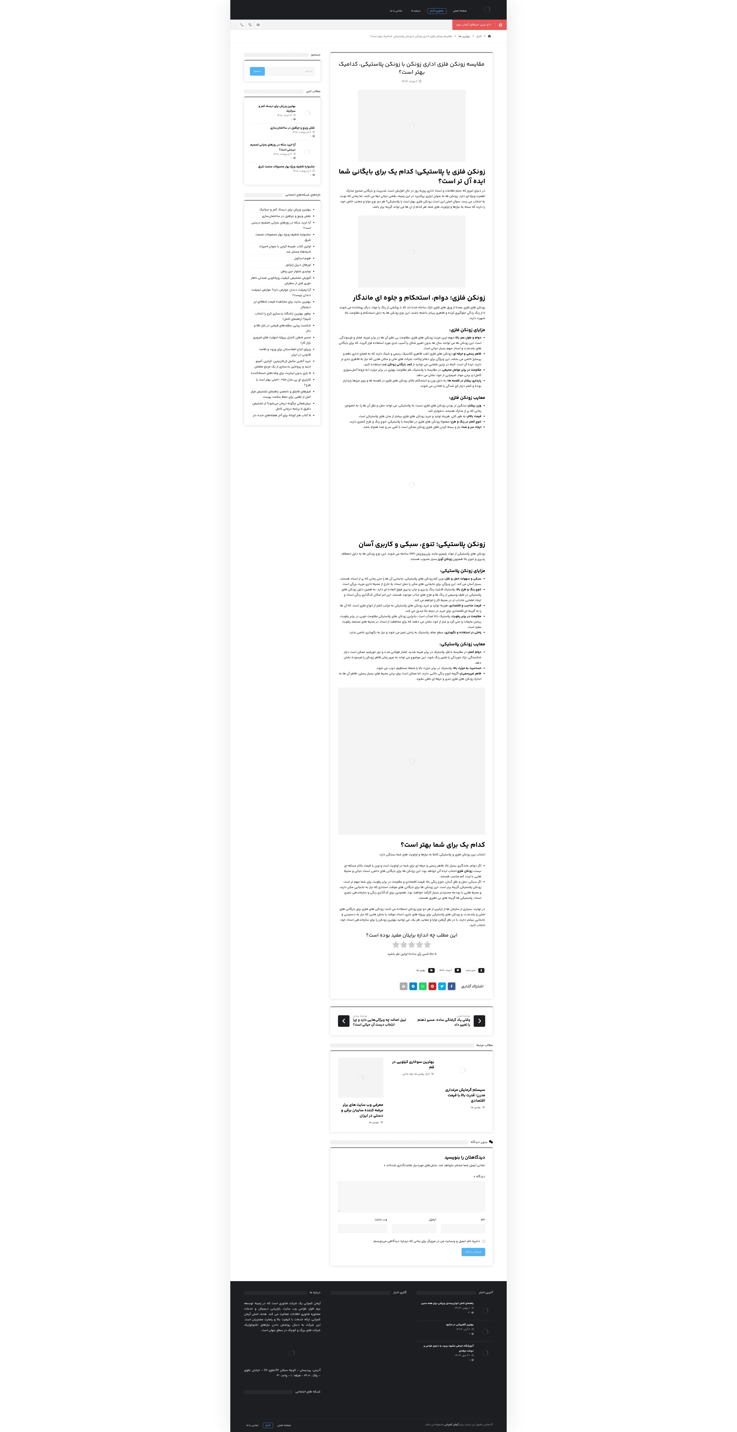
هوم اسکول (302, 258)
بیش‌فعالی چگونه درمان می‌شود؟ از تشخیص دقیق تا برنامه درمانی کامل (281, 406)
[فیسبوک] (292, 1402)
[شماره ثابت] (250, 24)
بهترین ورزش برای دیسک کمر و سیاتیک (285, 209)
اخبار (427, 1074)
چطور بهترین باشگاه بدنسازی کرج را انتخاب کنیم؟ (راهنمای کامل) (283, 316)
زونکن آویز (445, 559)
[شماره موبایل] (242, 24)
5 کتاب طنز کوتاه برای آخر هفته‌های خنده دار (282, 415)
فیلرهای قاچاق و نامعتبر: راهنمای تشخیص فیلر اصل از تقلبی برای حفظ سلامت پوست (281, 394)
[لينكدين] (277, 1402)
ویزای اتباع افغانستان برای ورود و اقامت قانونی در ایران (285, 352)
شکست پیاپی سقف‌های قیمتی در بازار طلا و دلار (282, 328)
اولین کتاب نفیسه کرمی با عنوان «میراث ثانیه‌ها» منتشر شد (285, 249)
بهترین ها (420, 970)
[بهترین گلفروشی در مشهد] (485, 1331)
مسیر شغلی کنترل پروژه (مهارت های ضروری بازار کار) (282, 340)
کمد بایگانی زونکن (400, 364)
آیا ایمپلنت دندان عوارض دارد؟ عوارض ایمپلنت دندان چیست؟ (281, 293)
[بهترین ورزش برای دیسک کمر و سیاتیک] (307, 113)
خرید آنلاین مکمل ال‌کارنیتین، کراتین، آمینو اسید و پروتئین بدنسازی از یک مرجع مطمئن (282, 364)
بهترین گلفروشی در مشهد (460, 1325)
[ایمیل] (258, 24)
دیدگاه (479, 1176)
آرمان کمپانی (451, 1425)
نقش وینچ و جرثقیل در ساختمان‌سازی (292, 128)
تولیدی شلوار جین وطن (296, 271)
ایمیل (432, 1219)
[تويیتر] (287, 1402)
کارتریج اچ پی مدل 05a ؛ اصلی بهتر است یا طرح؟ (283, 382)
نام (483, 1219)
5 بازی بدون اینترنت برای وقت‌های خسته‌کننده (281, 373)
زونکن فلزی (464, 871)
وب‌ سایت (381, 1219)
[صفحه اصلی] (489, 36)
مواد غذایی (407, 1074)
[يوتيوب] (272, 1402)
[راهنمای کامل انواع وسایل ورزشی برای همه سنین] (485, 1310)
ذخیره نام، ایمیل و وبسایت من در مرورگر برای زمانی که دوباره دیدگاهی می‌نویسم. (426, 1241)
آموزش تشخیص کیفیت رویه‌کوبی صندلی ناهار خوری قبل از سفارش (281, 281)
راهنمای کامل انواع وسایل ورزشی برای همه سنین (447, 1303)
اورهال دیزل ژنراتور (298, 265)
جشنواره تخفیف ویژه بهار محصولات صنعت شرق (286, 167)
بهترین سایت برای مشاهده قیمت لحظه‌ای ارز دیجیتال (282, 304)
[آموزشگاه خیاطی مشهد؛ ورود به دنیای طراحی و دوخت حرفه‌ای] (485, 1353)
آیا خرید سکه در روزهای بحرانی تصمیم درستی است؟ (281, 225)
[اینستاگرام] (282, 1402)
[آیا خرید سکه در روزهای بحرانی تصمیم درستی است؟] (307, 152)
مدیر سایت (470, 970)
